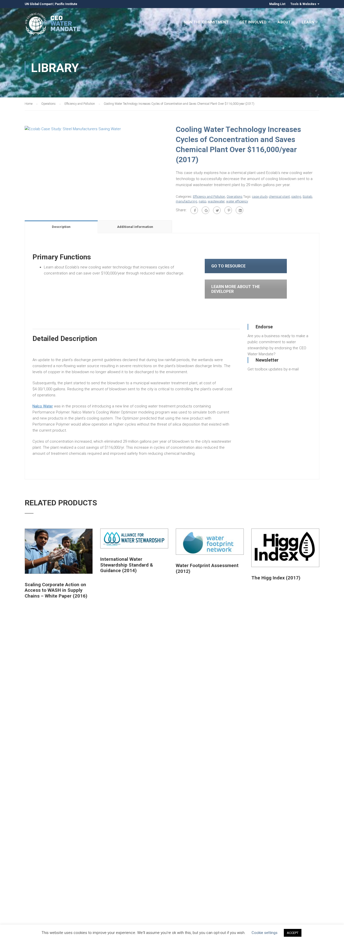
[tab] (61, 226)
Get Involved (252, 22)
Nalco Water (42, 406)
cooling (296, 196)
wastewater (216, 201)
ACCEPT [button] (292, 933)
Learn (308, 22)
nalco (202, 201)
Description (61, 227)
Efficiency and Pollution (79, 104)
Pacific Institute (66, 4)
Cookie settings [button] (265, 932)
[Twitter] (217, 210)
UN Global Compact (39, 4)
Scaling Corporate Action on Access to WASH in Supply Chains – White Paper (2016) (56, 590)
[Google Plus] (205, 210)
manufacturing (186, 201)
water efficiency (237, 201)
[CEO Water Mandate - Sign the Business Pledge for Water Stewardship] (53, 24)
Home (28, 104)
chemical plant (279, 196)
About (284, 22)
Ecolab (307, 196)
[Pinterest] (228, 210)
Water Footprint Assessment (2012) (207, 568)
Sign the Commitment (205, 22)
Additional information (135, 227)
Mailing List (277, 4)
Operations (48, 104)
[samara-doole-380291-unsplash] (73, 128)
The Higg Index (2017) (275, 578)
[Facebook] (194, 210)
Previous (19, 129)
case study (259, 196)
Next (173, 129)
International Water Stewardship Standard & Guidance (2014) (126, 564)
